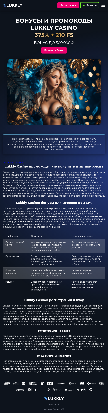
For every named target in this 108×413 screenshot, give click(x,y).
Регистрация (68, 5)
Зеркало (92, 5)
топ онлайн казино (13, 162)
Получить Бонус (54, 50)
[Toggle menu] (103, 5)
